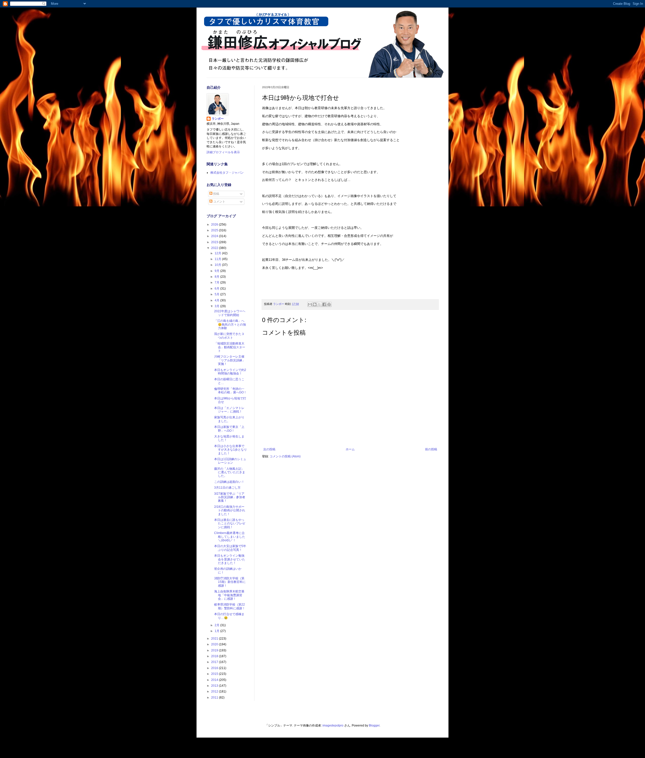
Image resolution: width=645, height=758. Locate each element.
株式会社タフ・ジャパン (227, 172)
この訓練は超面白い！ (229, 482)
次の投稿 (269, 449)
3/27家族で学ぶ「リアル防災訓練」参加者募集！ (229, 497)
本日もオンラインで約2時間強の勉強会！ (230, 371)
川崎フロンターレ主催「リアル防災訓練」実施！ (229, 360)
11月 (218, 259)
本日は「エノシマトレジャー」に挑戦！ (229, 409)
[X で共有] (319, 304)
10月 (218, 265)
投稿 (215, 194)
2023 (215, 242)
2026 (215, 224)
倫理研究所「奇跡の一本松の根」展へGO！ (230, 390)
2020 (215, 644)
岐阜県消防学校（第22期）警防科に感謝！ (229, 606)
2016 (215, 668)
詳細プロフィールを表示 (223, 152)
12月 (218, 253)
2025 (215, 230)
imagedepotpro (332, 725)
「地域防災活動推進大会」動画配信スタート (229, 347)
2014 (215, 680)
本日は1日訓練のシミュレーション (230, 460)
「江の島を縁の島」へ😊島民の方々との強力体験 (230, 324)
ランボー (218, 118)
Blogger (374, 725)
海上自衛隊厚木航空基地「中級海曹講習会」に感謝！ (229, 595)
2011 (215, 697)
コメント (218, 201)
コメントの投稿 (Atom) (285, 456)
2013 (215, 685)
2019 (215, 650)
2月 (217, 625)
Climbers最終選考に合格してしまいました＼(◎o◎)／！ (229, 536)
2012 (215, 691)
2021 (215, 638)
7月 (217, 282)
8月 (217, 276)
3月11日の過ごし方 (227, 487)
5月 (217, 294)
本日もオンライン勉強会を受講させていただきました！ (229, 559)
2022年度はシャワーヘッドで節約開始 (229, 313)
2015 (215, 674)
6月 (217, 288)
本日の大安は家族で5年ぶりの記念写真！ (230, 547)
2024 (215, 236)
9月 (217, 271)
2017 (215, 662)
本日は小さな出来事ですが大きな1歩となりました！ (230, 449)
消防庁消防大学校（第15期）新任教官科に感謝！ (230, 582)
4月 (217, 300)
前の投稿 (431, 449)
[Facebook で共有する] (324, 304)
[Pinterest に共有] (329, 304)
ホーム (350, 449)
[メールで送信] (309, 304)
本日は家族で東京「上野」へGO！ (229, 428)
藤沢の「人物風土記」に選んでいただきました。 (229, 472)
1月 (217, 631)
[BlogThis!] (314, 304)
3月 (217, 306)
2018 (215, 656)
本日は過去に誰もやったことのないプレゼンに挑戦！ (229, 523)
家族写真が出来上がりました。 (229, 419)
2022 (215, 248)
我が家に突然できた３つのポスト (229, 335)
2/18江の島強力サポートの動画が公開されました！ (229, 510)
